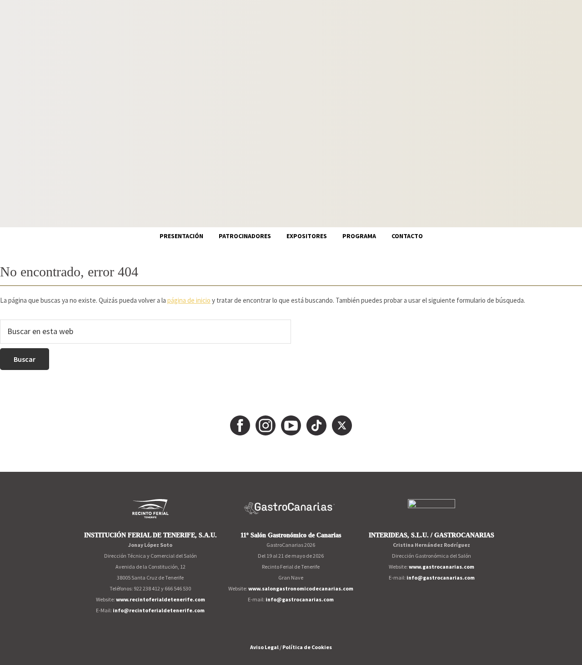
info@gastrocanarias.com (300, 599)
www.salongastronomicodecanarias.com (300, 588)
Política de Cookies (307, 647)
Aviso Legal (264, 647)
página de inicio (189, 300)
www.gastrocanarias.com (441, 566)
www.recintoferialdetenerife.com (160, 599)
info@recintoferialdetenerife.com (159, 610)
